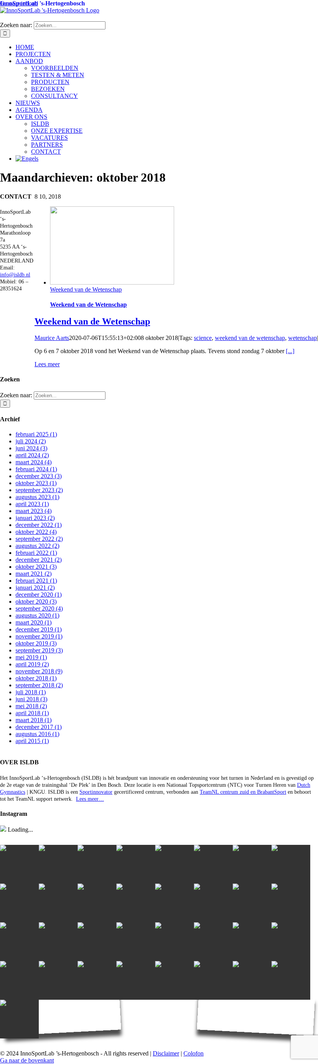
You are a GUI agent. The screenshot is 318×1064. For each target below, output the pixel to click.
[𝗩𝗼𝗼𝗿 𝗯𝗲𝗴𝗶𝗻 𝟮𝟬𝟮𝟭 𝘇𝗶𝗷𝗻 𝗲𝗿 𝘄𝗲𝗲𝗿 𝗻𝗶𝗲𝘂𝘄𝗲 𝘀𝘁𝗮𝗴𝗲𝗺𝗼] (290, 864)
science (203, 338)
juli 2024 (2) (31, 441)
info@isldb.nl (15, 275)
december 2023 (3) (39, 476)
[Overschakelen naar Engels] (167, 158)
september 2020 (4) (39, 608)
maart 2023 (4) (34, 511)
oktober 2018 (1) (36, 678)
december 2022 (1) (39, 525)
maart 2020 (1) (34, 622)
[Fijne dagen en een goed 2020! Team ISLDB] (19, 980)
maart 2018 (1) (34, 720)
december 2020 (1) (39, 594)
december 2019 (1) (39, 629)
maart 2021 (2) (34, 573)
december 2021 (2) (39, 559)
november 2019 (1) (39, 636)
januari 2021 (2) (35, 587)
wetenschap (302, 338)
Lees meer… (90, 799)
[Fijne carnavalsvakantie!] (252, 941)
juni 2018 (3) (31, 699)
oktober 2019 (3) (36, 643)
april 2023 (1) (32, 504)
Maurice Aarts (52, 338)
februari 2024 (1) (36, 469)
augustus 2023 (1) (37, 497)
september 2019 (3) (39, 650)
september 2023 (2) (39, 490)
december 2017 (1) (39, 727)
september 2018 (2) (39, 685)
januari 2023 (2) (35, 518)
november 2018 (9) (39, 671)
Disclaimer (166, 1053)
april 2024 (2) (32, 455)
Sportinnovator (96, 792)
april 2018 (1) (32, 713)
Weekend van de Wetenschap (86, 289)
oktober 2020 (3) (36, 601)
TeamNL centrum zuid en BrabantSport (243, 792)
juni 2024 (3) (31, 448)
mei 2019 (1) (31, 657)
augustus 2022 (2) (37, 545)
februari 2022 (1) (36, 552)
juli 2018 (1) (31, 692)
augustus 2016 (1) (37, 734)
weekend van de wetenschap (250, 338)
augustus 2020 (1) (37, 615)
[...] (290, 351)
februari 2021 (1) (36, 580)
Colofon (193, 1053)
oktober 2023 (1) (36, 483)
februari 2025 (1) (36, 434)
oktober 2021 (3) (36, 566)
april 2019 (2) (32, 664)
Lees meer (47, 364)
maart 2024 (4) (34, 462)
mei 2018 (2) (31, 706)
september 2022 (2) (39, 538)
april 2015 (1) (32, 741)
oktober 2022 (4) (36, 532)
